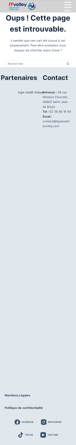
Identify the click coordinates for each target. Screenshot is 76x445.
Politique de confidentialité (24, 408)
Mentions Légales (17, 395)
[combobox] (34, 63)
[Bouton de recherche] (67, 63)
